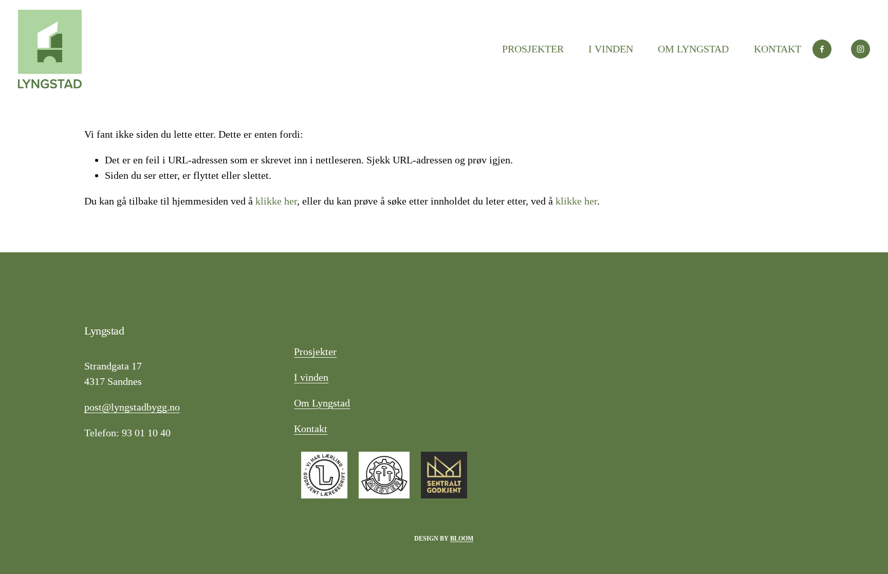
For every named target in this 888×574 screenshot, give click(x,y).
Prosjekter (315, 351)
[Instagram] (860, 49)
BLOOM (461, 538)
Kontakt (310, 428)
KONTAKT (777, 48)
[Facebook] (821, 49)
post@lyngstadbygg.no (132, 407)
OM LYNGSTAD (693, 48)
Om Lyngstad (322, 403)
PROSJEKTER (533, 48)
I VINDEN (610, 48)
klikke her (276, 201)
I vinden (311, 377)
